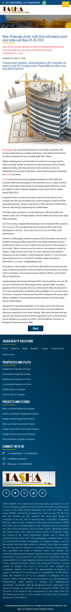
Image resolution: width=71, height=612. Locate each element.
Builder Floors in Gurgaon (14, 389)
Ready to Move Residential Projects (18, 418)
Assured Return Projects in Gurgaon (18, 439)
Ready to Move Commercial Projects (18, 434)
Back (35, 328)
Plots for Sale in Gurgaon (13, 394)
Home (5, 348)
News (25, 348)
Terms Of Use (8, 354)
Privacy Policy (57, 348)
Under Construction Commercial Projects (20, 428)
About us (15, 348)
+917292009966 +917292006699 (22, 2)
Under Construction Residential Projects (20, 413)
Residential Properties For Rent (16, 379)
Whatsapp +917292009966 (19, 463)
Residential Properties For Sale (16, 368)
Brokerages (7, 149)
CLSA (9, 174)
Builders (34, 348)
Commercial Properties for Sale (16, 374)
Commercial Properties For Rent (16, 384)
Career (45, 348)
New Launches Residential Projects (18, 408)
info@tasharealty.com (17, 458)
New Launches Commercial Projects (18, 423)
